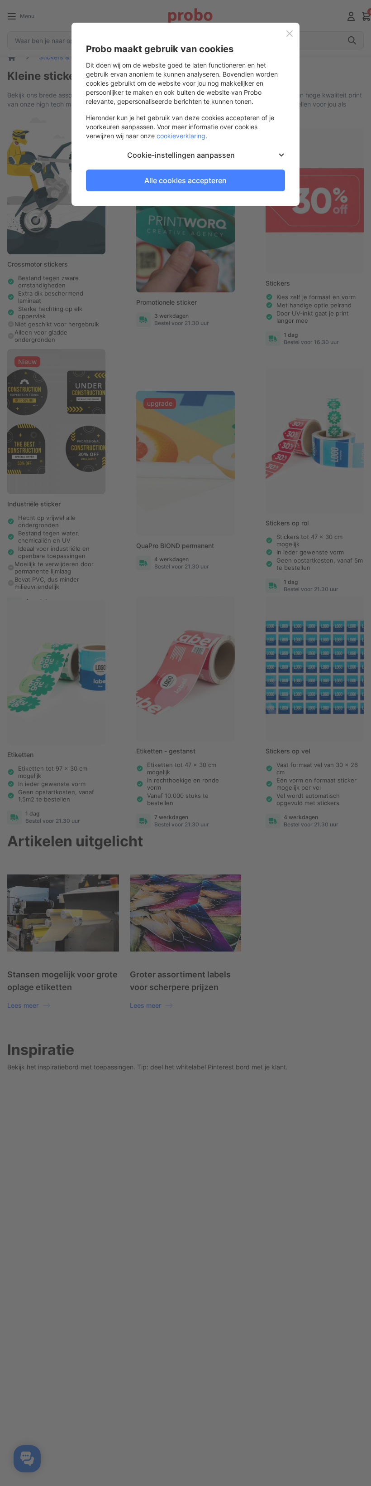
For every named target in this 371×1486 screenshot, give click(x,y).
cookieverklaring (181, 136)
